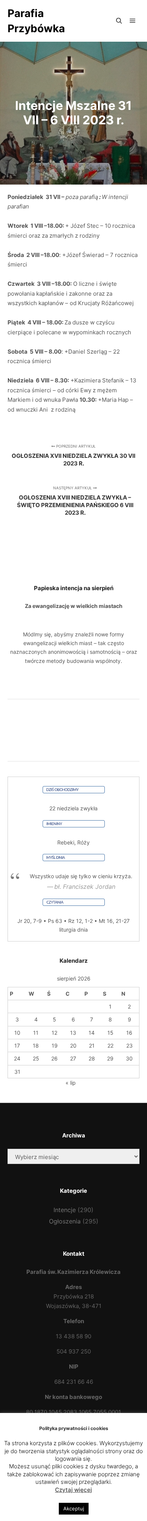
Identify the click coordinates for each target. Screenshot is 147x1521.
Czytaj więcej (73, 1489)
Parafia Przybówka (36, 21)
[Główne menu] (132, 21)
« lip (71, 1082)
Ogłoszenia (65, 1221)
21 (92, 1045)
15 (110, 1032)
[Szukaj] (119, 21)
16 (129, 1032)
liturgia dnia (73, 929)
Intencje (65, 1210)
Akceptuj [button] (73, 1508)
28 (92, 1058)
